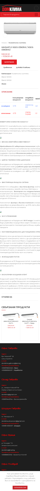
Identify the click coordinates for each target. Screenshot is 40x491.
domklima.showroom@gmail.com (13, 421)
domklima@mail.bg (8, 450)
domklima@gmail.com (9, 394)
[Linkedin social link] (22, 2)
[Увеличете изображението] (5, 35)
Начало (4, 43)
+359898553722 (7, 455)
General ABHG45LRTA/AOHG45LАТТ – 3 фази (29, 321)
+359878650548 (7, 368)
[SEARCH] (36, 14)
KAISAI (8, 77)
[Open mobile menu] (36, 8)
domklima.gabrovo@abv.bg (11, 363)
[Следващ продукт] (37, 43)
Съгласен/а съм (20, 487)
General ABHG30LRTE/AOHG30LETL (11, 321)
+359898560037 (7, 370)
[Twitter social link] (18, 2)
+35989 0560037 (7, 426)
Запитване (9, 62)
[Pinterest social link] (20, 2)
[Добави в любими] (17, 315)
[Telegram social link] (25, 2)
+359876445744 (7, 399)
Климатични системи (17, 43)
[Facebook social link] (15, 2)
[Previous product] (33, 43)
